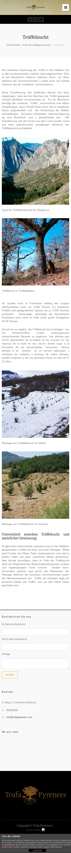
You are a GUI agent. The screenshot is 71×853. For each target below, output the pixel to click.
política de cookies (11, 847)
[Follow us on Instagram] (35, 19)
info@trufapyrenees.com (19, 717)
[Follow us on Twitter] (41, 19)
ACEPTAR (37, 851)
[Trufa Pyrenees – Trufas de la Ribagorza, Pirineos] (35, 7)
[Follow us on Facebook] (30, 19)
